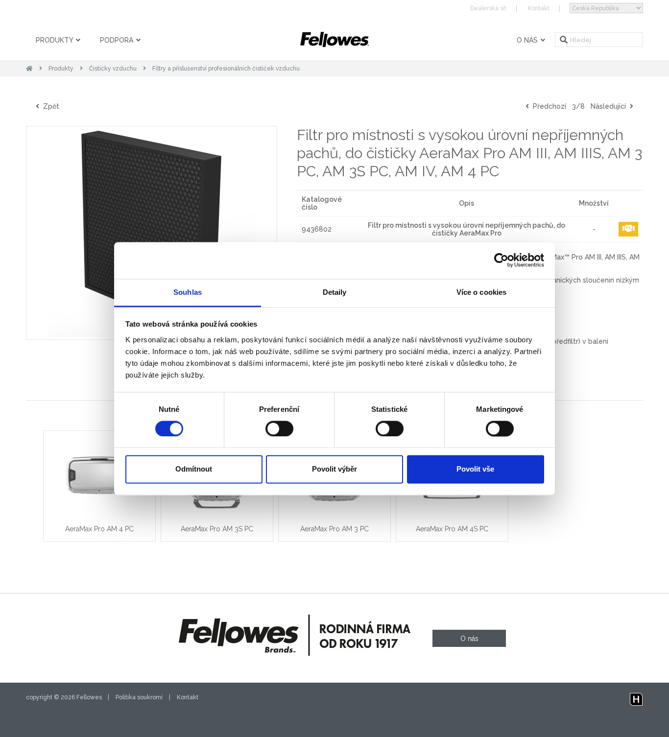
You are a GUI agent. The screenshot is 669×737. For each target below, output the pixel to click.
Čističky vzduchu (113, 68)
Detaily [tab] (335, 292)
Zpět (49, 106)
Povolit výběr (334, 469)
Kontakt (539, 8)
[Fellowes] (334, 39)
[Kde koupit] (628, 229)
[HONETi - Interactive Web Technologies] (636, 697)
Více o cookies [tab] (481, 292)
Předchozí (547, 106)
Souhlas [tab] (187, 292)
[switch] (279, 428)
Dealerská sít (488, 8)
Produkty (55, 40)
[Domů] (29, 68)
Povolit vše (475, 469)
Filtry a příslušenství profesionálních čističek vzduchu (226, 68)
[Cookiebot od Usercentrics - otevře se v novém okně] (501, 260)
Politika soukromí (139, 697)
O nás (528, 40)
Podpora (117, 40)
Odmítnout (193, 469)
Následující (610, 106)
